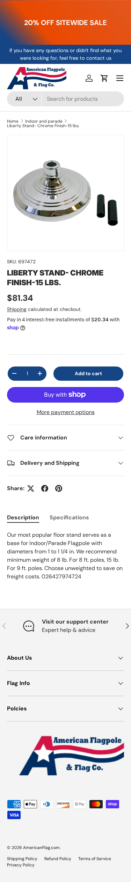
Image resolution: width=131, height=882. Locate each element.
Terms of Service (94, 859)
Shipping (17, 309)
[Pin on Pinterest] (59, 488)
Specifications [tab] (69, 517)
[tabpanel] (65, 556)
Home (13, 121)
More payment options (66, 412)
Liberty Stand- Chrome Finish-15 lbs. (43, 126)
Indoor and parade (44, 121)
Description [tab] (23, 517)
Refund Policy (57, 859)
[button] (104, 78)
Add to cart (88, 373)
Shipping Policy (22, 859)
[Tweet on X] (31, 488)
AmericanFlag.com (41, 847)
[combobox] (65, 98)
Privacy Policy (21, 865)
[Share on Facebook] (45, 488)
